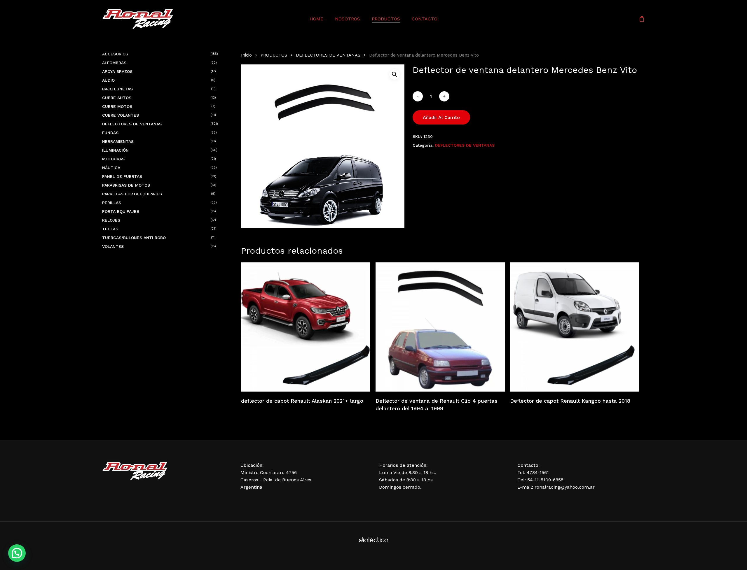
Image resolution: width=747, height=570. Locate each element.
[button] (394, 74)
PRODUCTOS (274, 55)
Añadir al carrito (441, 117)
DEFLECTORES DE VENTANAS (328, 55)
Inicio (246, 55)
